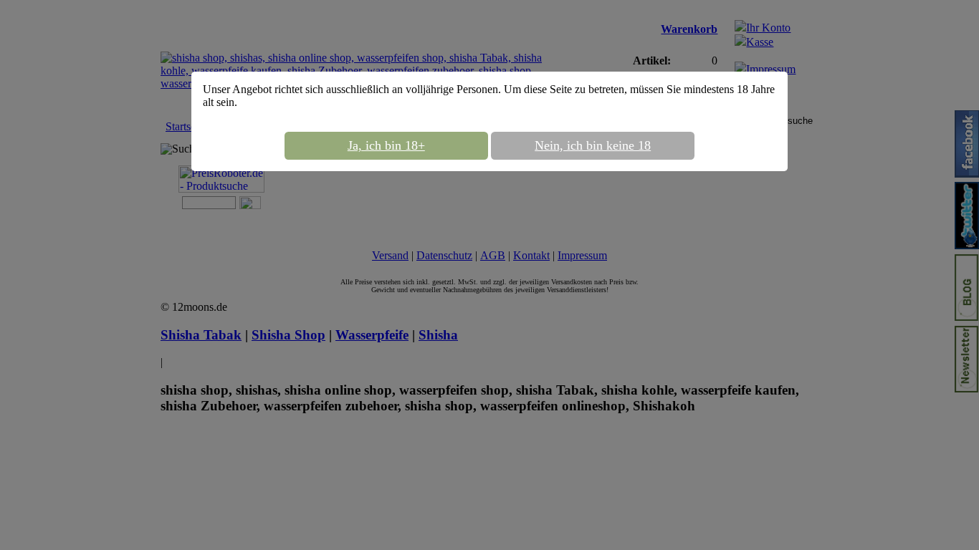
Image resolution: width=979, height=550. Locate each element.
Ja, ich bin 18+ (386, 145)
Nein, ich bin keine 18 (593, 145)
